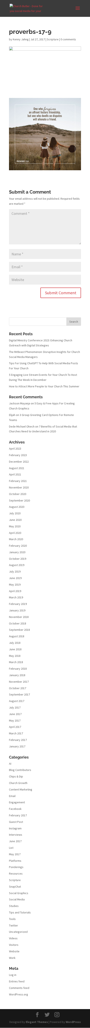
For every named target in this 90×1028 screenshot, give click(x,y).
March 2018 (16, 662)
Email (12, 796)
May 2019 (15, 584)
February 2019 (18, 604)
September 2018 (19, 630)
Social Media (17, 899)
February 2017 (18, 740)
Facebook (15, 809)
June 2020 (15, 520)
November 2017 (19, 682)
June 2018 (15, 649)
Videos (13, 938)
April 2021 (15, 474)
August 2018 (16, 636)
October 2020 (17, 494)
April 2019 (15, 591)
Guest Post (16, 822)
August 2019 (16, 565)
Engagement (17, 802)
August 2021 (16, 468)
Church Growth (18, 783)
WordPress (73, 1022)
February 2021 (18, 481)
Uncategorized (18, 932)
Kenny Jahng (21, 39)
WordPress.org (18, 994)
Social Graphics (18, 893)
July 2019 (15, 571)
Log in (12, 975)
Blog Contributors (20, 770)
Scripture (53, 39)
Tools (12, 919)
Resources (16, 873)
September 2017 (19, 694)
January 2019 (17, 610)
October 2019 (17, 559)
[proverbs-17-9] (45, 167)
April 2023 (15, 448)
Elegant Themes (37, 1022)
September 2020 (19, 500)
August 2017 (16, 701)
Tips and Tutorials (20, 912)
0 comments (68, 39)
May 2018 (15, 656)
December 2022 (19, 461)
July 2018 (15, 643)
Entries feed (16, 981)
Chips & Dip (16, 776)
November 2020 (19, 487)
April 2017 (15, 727)
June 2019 (15, 578)
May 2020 (15, 526)
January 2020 (17, 552)
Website (14, 951)
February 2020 (18, 546)
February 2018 (18, 668)
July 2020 (15, 513)
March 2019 (16, 597)
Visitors (13, 945)
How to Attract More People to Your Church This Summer (44, 386)
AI (10, 763)
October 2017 (17, 688)
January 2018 (17, 675)
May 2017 (15, 720)
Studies (14, 906)
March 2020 (16, 539)
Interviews (15, 835)
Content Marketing (20, 789)
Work (12, 958)
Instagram (15, 828)
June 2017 (15, 714)
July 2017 (15, 707)
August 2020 (16, 507)
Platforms (15, 861)
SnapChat (15, 886)
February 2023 (18, 455)
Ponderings (16, 867)
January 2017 (17, 746)
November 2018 (19, 617)
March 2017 (16, 733)
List (11, 848)
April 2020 (15, 533)
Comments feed (19, 988)
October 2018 (17, 623)
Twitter (13, 925)
